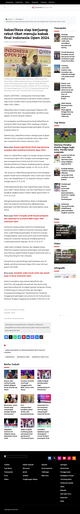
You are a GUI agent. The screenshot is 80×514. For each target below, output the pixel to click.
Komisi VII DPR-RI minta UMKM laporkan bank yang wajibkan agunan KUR (68, 159)
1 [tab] (59, 241)
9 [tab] (65, 265)
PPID (62, 501)
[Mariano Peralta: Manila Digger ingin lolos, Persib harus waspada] (65, 135)
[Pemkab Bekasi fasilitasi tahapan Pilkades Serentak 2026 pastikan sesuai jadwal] (57, 172)
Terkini (27, 2)
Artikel (25, 476)
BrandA (63, 490)
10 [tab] (68, 265)
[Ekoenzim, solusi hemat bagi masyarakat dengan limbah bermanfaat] (11, 398)
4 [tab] (68, 241)
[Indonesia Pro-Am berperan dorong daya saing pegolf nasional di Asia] (44, 398)
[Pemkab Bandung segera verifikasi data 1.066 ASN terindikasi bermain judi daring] (57, 38)
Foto (56, 219)
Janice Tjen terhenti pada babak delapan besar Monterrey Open (10, 385)
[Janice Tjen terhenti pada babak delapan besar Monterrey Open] (11, 374)
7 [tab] (74, 262)
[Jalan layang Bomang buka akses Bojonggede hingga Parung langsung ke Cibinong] (57, 106)
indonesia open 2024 (40, 357)
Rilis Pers (51, 2)
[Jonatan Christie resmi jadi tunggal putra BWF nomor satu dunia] (27, 374)
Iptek (25, 472)
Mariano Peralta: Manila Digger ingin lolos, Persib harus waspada (64, 148)
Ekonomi (26, 468)
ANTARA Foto (65, 494)
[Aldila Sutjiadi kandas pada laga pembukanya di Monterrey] (44, 374)
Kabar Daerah (28, 465)
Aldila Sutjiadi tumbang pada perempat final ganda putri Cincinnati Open (27, 434)
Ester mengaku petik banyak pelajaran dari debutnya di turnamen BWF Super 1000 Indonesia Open (26, 219)
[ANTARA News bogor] (42, 7)
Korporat (63, 498)
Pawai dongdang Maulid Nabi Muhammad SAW (62, 230)
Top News (43, 2)
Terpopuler (34, 2)
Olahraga (18, 19)
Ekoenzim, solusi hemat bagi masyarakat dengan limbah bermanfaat (10, 409)
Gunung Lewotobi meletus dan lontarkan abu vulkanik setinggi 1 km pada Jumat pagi (68, 72)
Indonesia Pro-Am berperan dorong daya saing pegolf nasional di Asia (43, 409)
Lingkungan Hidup (30, 479)
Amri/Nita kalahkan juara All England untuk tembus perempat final (43, 434)
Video (57, 243)
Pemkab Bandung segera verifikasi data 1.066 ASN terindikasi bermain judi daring (67, 41)
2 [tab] (62, 241)
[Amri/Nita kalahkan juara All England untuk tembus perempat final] (44, 423)
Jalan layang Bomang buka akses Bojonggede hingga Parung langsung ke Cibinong (67, 109)
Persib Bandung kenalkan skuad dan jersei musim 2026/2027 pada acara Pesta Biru (68, 56)
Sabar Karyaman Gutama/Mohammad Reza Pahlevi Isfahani (24, 351)
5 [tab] (71, 241)
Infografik (59, 268)
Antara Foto (19, 2)
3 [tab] (65, 241)
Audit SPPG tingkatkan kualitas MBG (63, 307)
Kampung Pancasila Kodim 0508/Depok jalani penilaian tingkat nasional (67, 208)
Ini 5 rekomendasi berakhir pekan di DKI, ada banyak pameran (27, 409)
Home (10, 19)
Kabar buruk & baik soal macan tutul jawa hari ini (64, 256)
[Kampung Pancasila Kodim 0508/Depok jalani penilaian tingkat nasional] (57, 207)
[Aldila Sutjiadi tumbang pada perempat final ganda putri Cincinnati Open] (27, 423)
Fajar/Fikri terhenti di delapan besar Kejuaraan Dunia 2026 (10, 434)
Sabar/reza (9, 357)
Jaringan (63, 465)
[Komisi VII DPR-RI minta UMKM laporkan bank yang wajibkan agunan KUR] (57, 158)
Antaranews (9, 2)
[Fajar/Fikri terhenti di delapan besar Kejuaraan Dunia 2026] (11, 423)
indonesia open (23, 357)
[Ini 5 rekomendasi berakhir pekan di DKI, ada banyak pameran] (27, 398)
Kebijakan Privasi (67, 476)
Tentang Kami (65, 479)
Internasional (47, 468)
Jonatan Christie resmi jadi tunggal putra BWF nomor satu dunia (27, 385)
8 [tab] (62, 265)
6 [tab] (71, 262)
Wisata (44, 465)
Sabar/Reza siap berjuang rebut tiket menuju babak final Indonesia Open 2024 (35, 21)
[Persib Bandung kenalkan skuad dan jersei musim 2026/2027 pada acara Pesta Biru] (57, 55)
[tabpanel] (65, 232)
